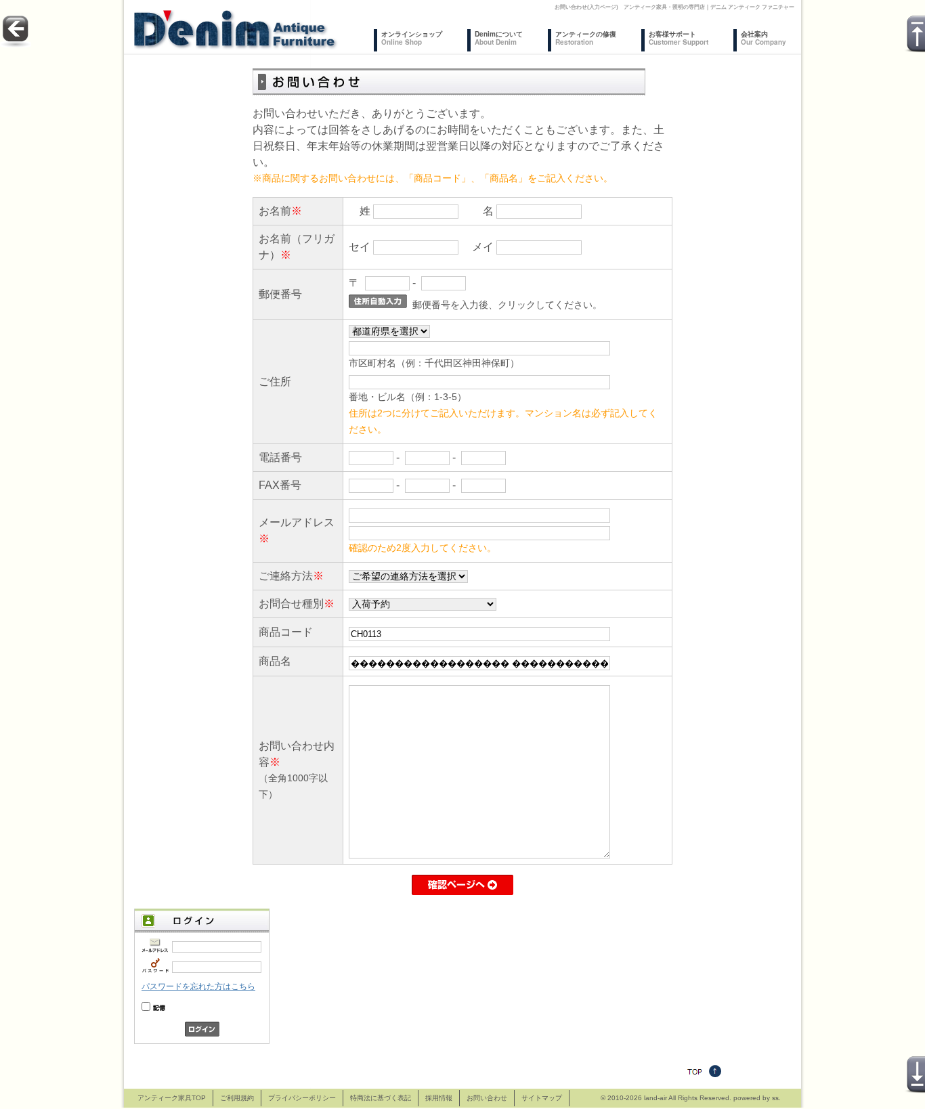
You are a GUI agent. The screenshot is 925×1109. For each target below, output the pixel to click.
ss (775, 1098)
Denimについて (499, 38)
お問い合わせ (487, 1098)
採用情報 (438, 1098)
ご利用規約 (237, 1098)
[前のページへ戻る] (15, 43)
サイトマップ (541, 1098)
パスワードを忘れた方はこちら (198, 986)
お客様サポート (678, 38)
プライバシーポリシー (302, 1098)
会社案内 (763, 38)
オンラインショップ (411, 38)
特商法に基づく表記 (380, 1098)
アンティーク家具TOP (171, 1098)
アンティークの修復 (585, 38)
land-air (655, 1098)
